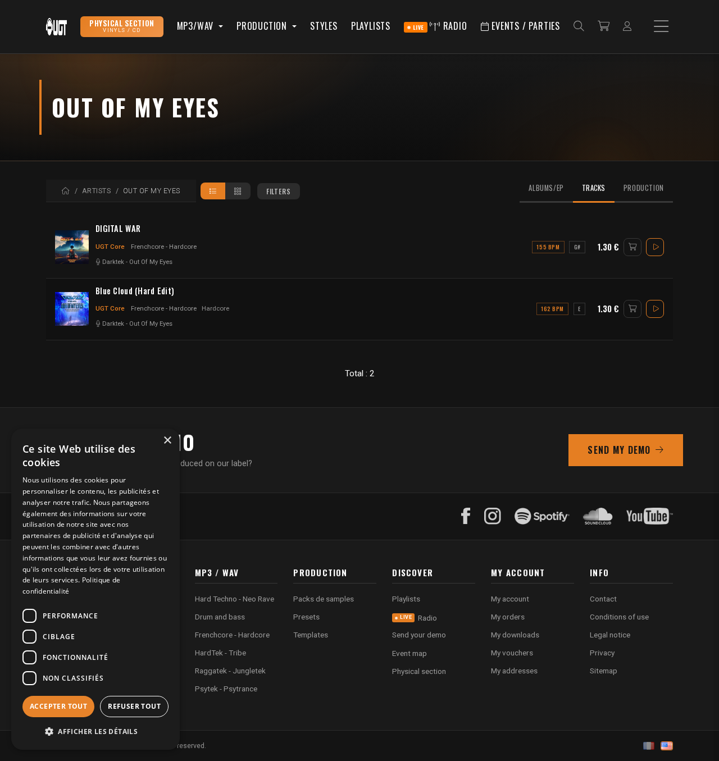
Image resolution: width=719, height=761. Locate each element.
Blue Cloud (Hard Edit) (134, 291)
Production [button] (263, 26)
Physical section (419, 671)
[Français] (649, 745)
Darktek (113, 262)
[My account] (627, 26)
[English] (667, 745)
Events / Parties (524, 26)
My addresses (514, 670)
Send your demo (419, 634)
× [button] (167, 440)
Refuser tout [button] (134, 706)
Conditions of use (619, 616)
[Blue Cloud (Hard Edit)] (72, 309)
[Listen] (655, 247)
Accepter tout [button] (58, 706)
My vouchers (512, 652)
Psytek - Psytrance (226, 688)
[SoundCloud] (598, 516)
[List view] (213, 191)
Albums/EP (546, 188)
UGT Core (110, 246)
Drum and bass (220, 616)
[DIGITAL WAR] (72, 247)
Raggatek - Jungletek (230, 670)
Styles (324, 26)
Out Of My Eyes (150, 262)
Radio (440, 26)
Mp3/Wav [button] (196, 26)
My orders (508, 616)
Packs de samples (323, 598)
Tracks (594, 188)
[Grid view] (238, 191)
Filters (278, 191)
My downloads (515, 634)
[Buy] (632, 247)
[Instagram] (492, 516)
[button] (95, 731)
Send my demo (619, 450)
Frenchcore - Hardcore (164, 246)
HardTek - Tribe (220, 652)
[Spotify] (542, 516)
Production (644, 188)
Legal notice (610, 634)
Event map (409, 653)
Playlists (370, 26)
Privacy (602, 652)
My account (510, 598)
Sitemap (603, 670)
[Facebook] (466, 516)
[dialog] (95, 589)
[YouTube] (649, 516)
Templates (310, 634)
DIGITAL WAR (117, 228)
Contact (603, 598)
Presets (306, 616)
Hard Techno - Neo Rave (234, 598)
